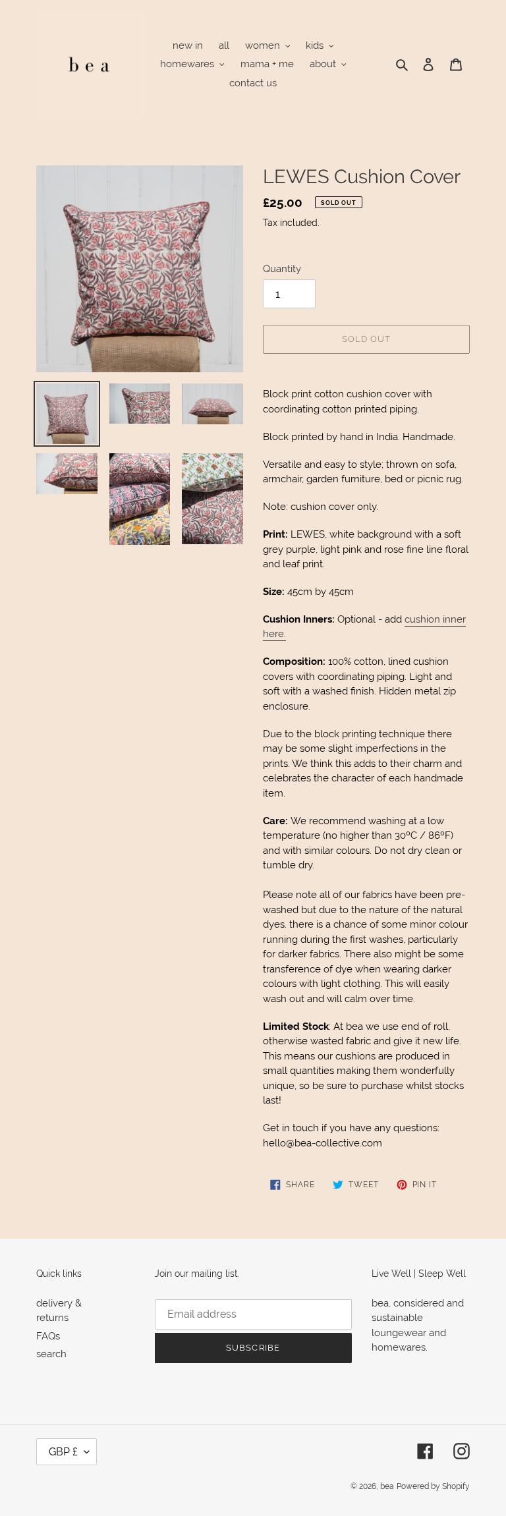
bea (387, 1486)
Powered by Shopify (433, 1486)
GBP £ (63, 1452)
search (51, 1354)
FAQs (48, 1336)
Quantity (282, 269)
